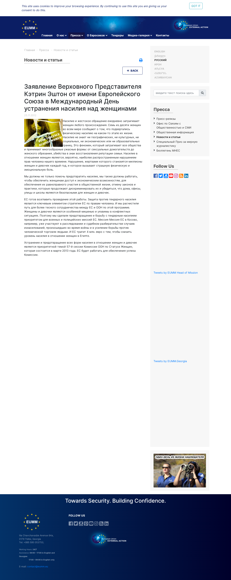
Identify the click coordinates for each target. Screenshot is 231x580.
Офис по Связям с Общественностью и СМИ (173, 125)
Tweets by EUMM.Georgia (170, 361)
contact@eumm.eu (37, 566)
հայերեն (160, 73)
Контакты (162, 35)
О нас (60, 35)
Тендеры (117, 35)
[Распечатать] (141, 60)
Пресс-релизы (166, 118)
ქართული (159, 55)
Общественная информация (175, 132)
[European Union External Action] (107, 538)
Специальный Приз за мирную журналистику (177, 143)
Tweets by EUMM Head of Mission (176, 272)
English (159, 51)
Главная (47, 35)
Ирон (157, 64)
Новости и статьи (66, 50)
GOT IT (195, 6)
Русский (160, 60)
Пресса (75, 35)
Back (133, 70)
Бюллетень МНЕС (168, 150)
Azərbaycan (163, 77)
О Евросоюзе (96, 35)
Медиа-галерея (138, 35)
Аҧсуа (159, 68)
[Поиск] (202, 93)
